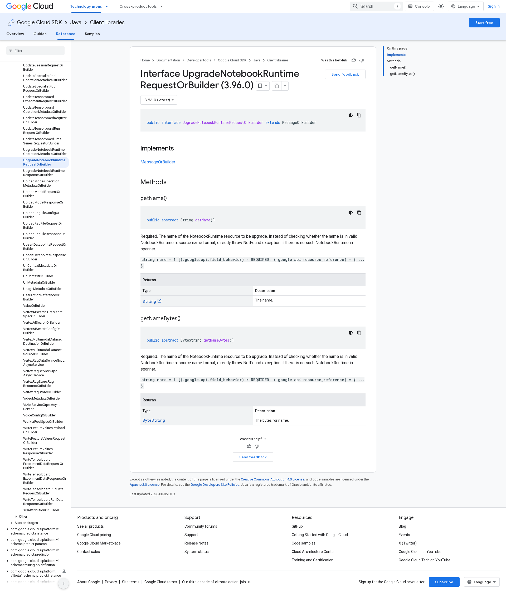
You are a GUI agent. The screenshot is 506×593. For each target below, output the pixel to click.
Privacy (111, 582)
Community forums (200, 526)
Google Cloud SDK (39, 22)
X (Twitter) (408, 543)
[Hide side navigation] (63, 583)
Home (145, 60)
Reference (65, 33)
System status (196, 552)
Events (404, 535)
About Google (88, 582)
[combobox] (376, 6)
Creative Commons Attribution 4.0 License (272, 479)
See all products (90, 526)
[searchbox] (35, 50)
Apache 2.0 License (144, 485)
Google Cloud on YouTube (420, 552)
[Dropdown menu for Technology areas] (108, 6)
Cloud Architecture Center (313, 552)
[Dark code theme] (351, 115)
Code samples (303, 543)
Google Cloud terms (160, 582)
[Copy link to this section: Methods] (173, 182)
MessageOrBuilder (157, 161)
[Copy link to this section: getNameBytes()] (186, 319)
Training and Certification (312, 560)
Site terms (130, 582)
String (149, 301)
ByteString (154, 420)
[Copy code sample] (359, 115)
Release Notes (196, 543)
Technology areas (86, 6)
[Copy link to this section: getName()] (172, 199)
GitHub (297, 526)
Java (75, 22)
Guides (40, 33)
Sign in (494, 6)
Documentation (168, 60)
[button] (34, 516)
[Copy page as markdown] (276, 85)
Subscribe (444, 582)
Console (422, 6)
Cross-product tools (138, 6)
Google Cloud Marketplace (99, 543)
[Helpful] (354, 60)
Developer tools (199, 60)
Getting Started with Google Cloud (320, 535)
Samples (92, 33)
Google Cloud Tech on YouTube (424, 560)
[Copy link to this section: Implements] (179, 149)
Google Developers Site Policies (215, 485)
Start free (484, 22)
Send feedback (345, 74)
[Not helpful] (362, 60)
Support (191, 535)
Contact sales (88, 552)
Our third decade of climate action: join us (216, 582)
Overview (15, 33)
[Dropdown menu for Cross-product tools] (163, 6)
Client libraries (107, 22)
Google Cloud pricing (94, 535)
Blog (402, 526)
